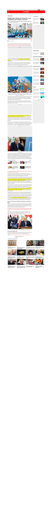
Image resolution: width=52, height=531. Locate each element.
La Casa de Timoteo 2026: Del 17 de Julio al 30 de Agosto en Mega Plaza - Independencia (36, 80)
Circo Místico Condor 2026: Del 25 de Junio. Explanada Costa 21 (36, 76)
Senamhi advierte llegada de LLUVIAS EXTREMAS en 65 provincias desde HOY (36, 63)
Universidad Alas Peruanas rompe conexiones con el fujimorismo (36, 19)
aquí (11, 232)
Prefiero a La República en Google (19, 237)
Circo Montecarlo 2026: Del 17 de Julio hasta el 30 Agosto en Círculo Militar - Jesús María (36, 73)
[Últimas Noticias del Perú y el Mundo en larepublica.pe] (26, 11)
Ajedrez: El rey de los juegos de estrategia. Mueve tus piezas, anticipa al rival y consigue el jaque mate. (36, 97)
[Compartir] (31, 40)
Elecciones (10, 15)
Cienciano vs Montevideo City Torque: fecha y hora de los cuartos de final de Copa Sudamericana (36, 59)
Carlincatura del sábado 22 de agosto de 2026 (36, 53)
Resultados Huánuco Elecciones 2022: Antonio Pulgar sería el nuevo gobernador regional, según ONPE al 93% (36, 23)
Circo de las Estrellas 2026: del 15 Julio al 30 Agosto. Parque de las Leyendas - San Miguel (36, 69)
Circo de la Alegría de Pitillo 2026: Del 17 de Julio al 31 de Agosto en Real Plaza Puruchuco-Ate (36, 84)
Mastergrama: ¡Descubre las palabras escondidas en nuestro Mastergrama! (36, 90)
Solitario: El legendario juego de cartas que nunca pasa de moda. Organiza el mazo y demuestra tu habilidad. (36, 93)
